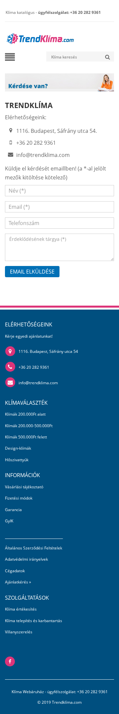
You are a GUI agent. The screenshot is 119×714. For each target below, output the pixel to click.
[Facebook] (10, 661)
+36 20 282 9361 (34, 367)
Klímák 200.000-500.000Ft (29, 426)
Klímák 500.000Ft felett (26, 437)
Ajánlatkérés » (18, 582)
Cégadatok (15, 571)
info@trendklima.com (43, 155)
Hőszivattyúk (16, 460)
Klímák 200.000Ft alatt (25, 414)
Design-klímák (18, 448)
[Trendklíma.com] (40, 36)
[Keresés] (107, 56)
